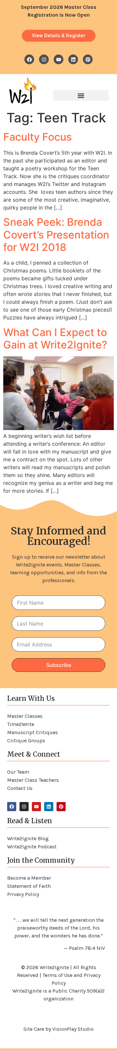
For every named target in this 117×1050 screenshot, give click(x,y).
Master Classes (25, 716)
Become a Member (29, 878)
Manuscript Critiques (32, 732)
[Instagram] (44, 59)
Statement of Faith (29, 886)
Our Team (18, 772)
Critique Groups (26, 740)
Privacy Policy (23, 894)
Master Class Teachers (33, 780)
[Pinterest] (88, 59)
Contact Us (19, 788)
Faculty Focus (37, 137)
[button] (81, 95)
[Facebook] (29, 59)
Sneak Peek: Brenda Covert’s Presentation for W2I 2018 (56, 235)
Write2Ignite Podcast (32, 846)
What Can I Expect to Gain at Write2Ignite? (55, 338)
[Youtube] (58, 59)
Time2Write (20, 724)
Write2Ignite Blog (28, 838)
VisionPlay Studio (73, 1029)
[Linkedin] (73, 59)
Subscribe (58, 665)
